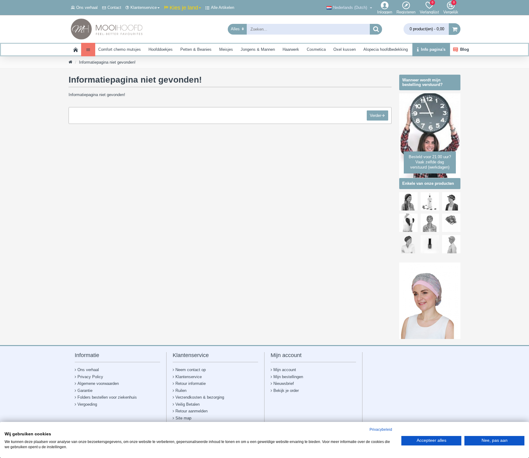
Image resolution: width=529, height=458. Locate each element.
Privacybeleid (381, 429)
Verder (375, 115)
